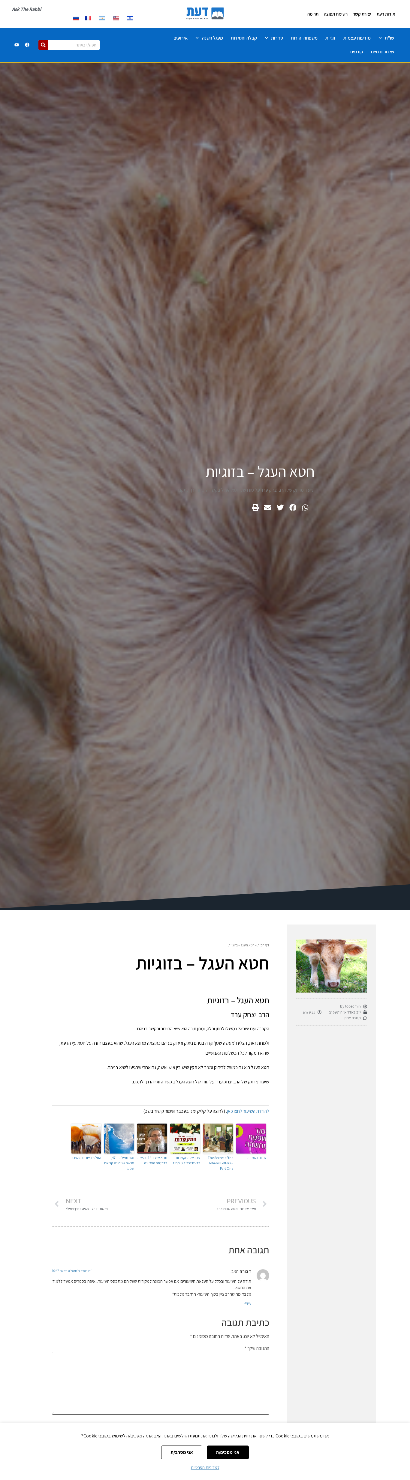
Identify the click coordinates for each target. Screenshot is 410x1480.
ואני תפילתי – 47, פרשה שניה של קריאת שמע (119, 1163)
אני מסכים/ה (228, 1452)
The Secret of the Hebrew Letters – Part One (220, 1163)
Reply (247, 1303)
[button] (305, 508)
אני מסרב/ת (181, 1452)
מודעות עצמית (357, 38)
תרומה (312, 14)
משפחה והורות (304, 38)
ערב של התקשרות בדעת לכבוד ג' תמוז (186, 1160)
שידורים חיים (382, 52)
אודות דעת (386, 14)
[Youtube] (16, 44)
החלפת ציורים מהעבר (86, 1157)
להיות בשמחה (256, 1157)
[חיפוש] (43, 45)
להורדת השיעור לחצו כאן (248, 1111)
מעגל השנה (212, 38)
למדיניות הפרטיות (205, 1467)
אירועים (180, 38)
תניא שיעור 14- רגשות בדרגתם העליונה (152, 1160)
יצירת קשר (362, 14)
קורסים (356, 52)
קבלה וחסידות (244, 38)
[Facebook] (27, 44)
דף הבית (263, 945)
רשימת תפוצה (336, 14)
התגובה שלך (256, 1348)
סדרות (277, 38)
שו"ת (389, 38)
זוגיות (330, 38)
